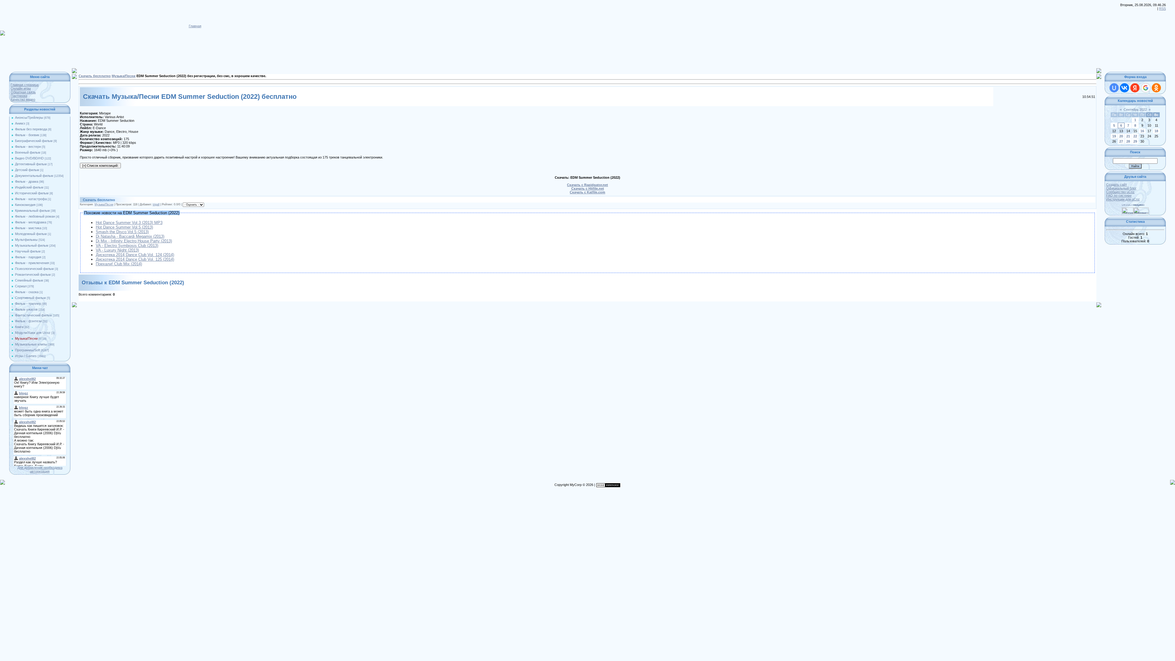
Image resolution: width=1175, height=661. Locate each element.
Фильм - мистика (28, 228)
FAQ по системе (1119, 195)
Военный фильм (27, 152)
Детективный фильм (31, 164)
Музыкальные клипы (31, 344)
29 (1135, 141)
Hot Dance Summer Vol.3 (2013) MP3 (129, 222)
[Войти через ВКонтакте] (1124, 87)
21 (1128, 136)
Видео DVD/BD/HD (29, 158)
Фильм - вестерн (28, 146)
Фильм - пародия (28, 257)
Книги (19, 327)
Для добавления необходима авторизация (39, 469)
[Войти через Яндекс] (1135, 87)
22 (1135, 136)
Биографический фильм (34, 141)
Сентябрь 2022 (1135, 109)
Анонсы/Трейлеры (29, 117)
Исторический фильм (32, 193)
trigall (156, 204)
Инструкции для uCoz (1123, 199)
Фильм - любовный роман (35, 216)
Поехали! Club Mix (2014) (119, 264)
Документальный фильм (34, 175)
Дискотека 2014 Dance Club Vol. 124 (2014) (135, 254)
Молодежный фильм (31, 234)
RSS (1162, 8)
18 (1156, 131)
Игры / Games (26, 356)
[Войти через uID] (1114, 87)
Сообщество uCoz (1120, 192)
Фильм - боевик (27, 135)
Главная (195, 26)
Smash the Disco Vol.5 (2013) (122, 232)
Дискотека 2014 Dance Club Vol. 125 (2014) (135, 259)
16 (1142, 131)
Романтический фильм (33, 274)
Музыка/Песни (26, 338)
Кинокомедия (25, 205)
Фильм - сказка (27, 292)
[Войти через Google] (1146, 88)
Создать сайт (1116, 184)
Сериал (21, 286)
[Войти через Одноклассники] (1156, 87)
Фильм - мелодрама (30, 222)
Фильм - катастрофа (31, 199)
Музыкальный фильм (31, 245)
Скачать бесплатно (95, 76)
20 (1121, 136)
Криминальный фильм (32, 210)
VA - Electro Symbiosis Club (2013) (127, 245)
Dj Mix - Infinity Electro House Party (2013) (134, 241)
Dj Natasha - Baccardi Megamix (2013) (130, 236)
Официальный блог (1121, 188)
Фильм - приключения (32, 263)
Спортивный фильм (30, 298)
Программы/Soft (27, 350)
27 (1121, 141)
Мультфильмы (26, 239)
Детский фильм (27, 170)
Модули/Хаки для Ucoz (32, 332)
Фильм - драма (26, 181)
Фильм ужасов (26, 309)
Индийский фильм (29, 187)
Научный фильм (28, 251)
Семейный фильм (29, 280)
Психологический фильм (34, 269)
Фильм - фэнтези (28, 321)
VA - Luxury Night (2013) (117, 250)
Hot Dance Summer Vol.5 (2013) (124, 227)
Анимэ (20, 123)
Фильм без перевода (31, 129)
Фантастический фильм (33, 315)
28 (1128, 141)
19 (1114, 136)
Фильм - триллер (28, 303)
